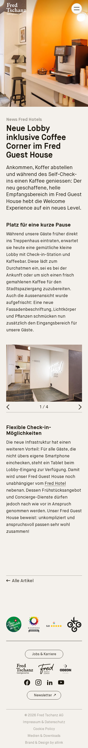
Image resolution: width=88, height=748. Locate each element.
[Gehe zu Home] (16, 9)
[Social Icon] (27, 682)
